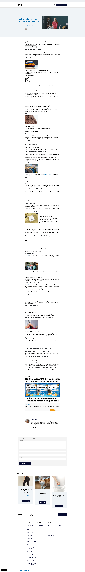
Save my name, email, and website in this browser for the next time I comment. (31, 460)
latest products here (48, 1)
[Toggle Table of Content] (35, 46)
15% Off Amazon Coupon (31, 404)
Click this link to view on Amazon (43, 414)
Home (25, 4)
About (37, 4)
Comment (21, 440)
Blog (41, 4)
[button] (54, 5)
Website (20, 457)
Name (20, 450)
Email (20, 453)
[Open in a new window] (42, 390)
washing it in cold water (48, 174)
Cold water (27, 255)
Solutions (33, 4)
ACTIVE (18, 522)
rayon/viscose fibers (35, 146)
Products (28, 4)
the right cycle (31, 284)
